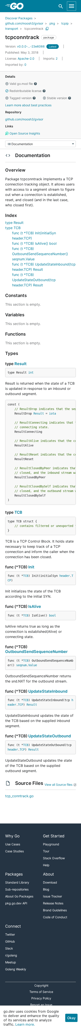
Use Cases (12, 844)
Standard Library (17, 882)
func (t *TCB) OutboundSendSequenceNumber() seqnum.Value (40, 253)
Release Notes (53, 903)
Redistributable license (25, 91)
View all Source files (58, 784)
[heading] (18, 6)
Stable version (57, 98)
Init (31, 567)
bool (52, 615)
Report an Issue (41, 1005)
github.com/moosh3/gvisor (24, 23)
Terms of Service (41, 992)
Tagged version (20, 98)
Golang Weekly (15, 969)
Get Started (53, 836)
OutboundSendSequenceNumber (36, 651)
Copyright (41, 985)
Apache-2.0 (26, 58)
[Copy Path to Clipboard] (47, 29)
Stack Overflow (54, 858)
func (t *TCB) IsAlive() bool (34, 243)
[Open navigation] (71, 6)
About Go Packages (19, 896)
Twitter (10, 934)
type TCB (13, 228)
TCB (18, 512)
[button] (7, 83)
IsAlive (34, 606)
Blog (46, 889)
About (48, 874)
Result (20, 363)
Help (46, 865)
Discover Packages (18, 18)
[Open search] (61, 6)
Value (32, 665)
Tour (46, 851)
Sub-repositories (17, 889)
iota (52, 413)
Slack (9, 948)
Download (50, 882)
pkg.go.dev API (16, 903)
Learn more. (25, 1024)
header (64, 575)
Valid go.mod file (21, 83)
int (30, 372)
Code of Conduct (55, 917)
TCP (20, 704)
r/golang (11, 955)
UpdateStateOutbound (49, 736)
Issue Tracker (52, 896)
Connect (13, 926)
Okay (71, 1018)
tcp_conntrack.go (19, 796)
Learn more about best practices (28, 105)
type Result (14, 222)
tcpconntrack (33, 28)
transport (11, 28)
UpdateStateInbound (47, 691)
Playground (51, 844)
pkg (52, 23)
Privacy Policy (41, 998)
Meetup (10, 962)
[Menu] (40, 144)
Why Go (12, 836)
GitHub (10, 941)
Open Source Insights (24, 133)
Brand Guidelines (55, 910)
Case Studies (14, 851)
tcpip (65, 23)
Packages (14, 874)
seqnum (21, 665)
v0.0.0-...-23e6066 (25, 46)
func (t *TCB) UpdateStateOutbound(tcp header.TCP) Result (34, 279)
